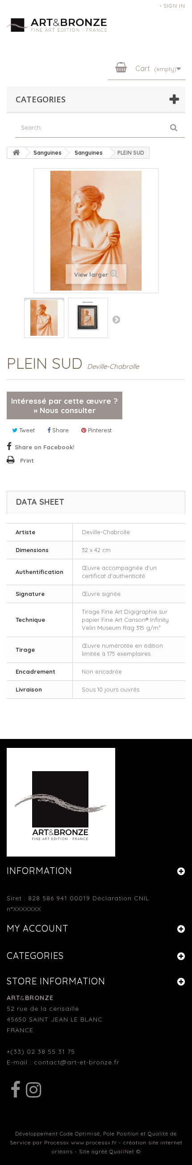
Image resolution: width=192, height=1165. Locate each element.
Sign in (174, 5)
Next (116, 319)
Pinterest (99, 430)
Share (59, 430)
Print (27, 460)
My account (37, 928)
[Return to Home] (16, 152)
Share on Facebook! (44, 447)
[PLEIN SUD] (44, 299)
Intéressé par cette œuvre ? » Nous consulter (64, 405)
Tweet (26, 430)
